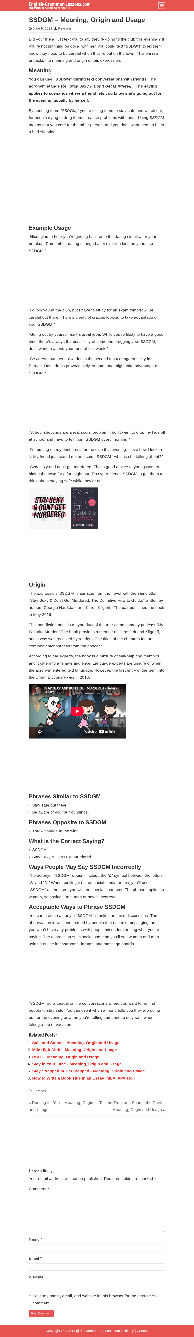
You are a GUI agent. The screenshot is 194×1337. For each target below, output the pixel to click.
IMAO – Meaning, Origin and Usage (65, 1057)
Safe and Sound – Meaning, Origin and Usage (75, 1042)
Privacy (128, 1331)
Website (36, 1277)
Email (35, 1258)
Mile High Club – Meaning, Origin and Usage (74, 1050)
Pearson (64, 28)
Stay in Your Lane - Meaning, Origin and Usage (77, 1064)
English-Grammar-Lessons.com (60, 4)
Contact (143, 1331)
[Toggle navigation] (161, 5)
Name (35, 1239)
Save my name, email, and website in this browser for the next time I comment (94, 1299)
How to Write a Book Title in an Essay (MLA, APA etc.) (83, 1078)
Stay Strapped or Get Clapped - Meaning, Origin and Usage (88, 1071)
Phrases (39, 1091)
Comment (39, 1189)
